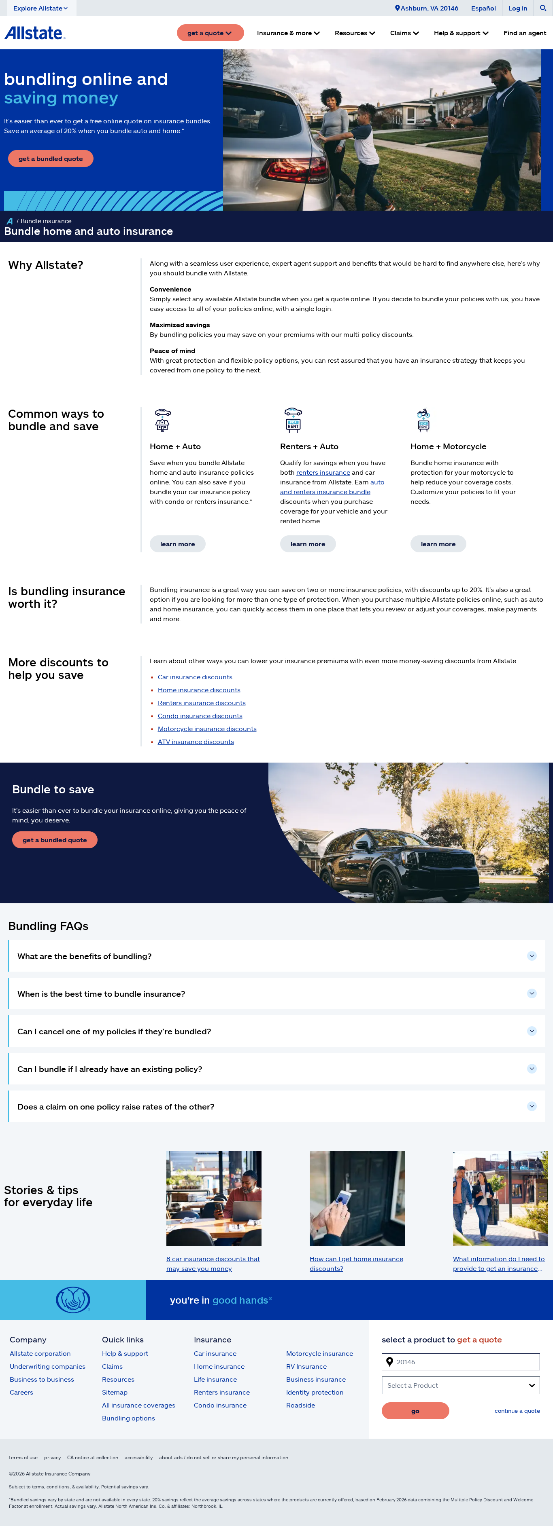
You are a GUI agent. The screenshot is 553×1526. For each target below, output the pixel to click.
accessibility (139, 1457)
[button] (42, 8)
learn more (177, 543)
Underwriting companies (47, 1366)
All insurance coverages (138, 1405)
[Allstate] (9, 221)
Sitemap (115, 1392)
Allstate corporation (40, 1353)
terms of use (23, 1457)
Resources (118, 1379)
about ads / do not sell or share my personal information (223, 1457)
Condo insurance (220, 1405)
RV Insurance (306, 1366)
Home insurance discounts (199, 689)
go (415, 1410)
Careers (21, 1392)
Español (483, 8)
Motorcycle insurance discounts (207, 728)
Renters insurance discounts (202, 702)
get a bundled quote (51, 158)
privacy (52, 1457)
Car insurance (215, 1353)
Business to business (42, 1379)
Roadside (300, 1405)
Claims (112, 1366)
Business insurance (316, 1379)
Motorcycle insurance (319, 1353)
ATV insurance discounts (196, 741)
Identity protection (315, 1392)
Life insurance (215, 1379)
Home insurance (219, 1366)
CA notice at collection (92, 1457)
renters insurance (323, 472)
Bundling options (128, 1418)
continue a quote (517, 1410)
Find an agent (525, 32)
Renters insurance (222, 1392)
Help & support (125, 1353)
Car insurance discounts (195, 677)
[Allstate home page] (35, 32)
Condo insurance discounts (200, 715)
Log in (517, 8)
